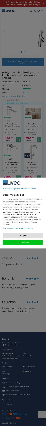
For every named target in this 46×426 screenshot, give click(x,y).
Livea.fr (17, 199)
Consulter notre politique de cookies (18, 228)
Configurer (23, 235)
